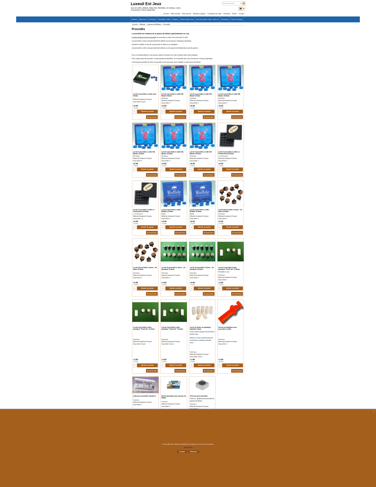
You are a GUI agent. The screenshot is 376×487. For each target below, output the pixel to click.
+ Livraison (135, 107)
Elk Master (164, 98)
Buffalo (163, 214)
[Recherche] (243, 3)
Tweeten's (136, 400)
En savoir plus (152, 117)
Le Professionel (223, 156)
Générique (221, 214)
